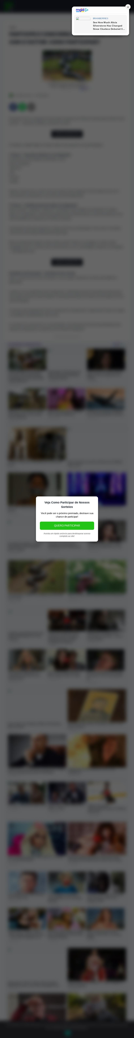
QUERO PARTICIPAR (67, 525)
